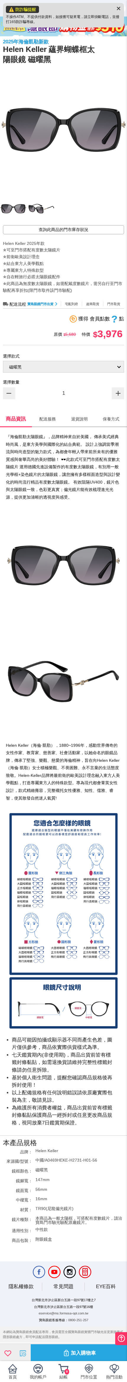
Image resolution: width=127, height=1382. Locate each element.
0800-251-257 (78, 1320)
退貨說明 (79, 419)
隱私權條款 (21, 1286)
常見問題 (63, 1286)
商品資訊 (16, 419)
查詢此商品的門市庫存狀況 (63, 229)
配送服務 (47, 419)
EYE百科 (106, 1286)
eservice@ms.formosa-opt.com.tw (63, 1313)
